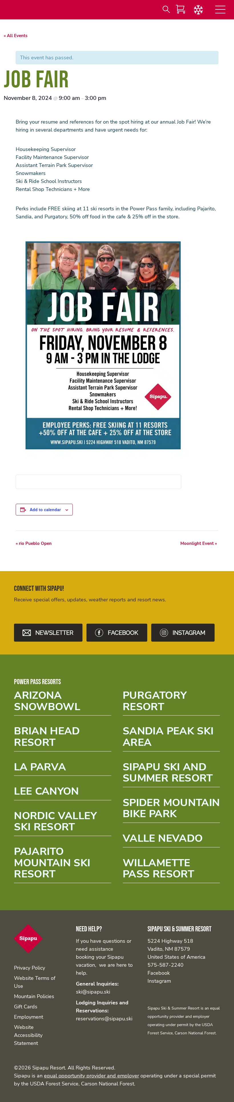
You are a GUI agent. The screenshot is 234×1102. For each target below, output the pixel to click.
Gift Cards (25, 1006)
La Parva (62, 768)
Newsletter (54, 632)
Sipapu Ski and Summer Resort (171, 774)
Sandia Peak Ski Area (171, 738)
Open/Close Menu (220, 11)
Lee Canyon (62, 793)
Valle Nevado (171, 840)
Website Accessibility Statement (28, 1035)
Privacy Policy (29, 967)
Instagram (159, 981)
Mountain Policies (34, 996)
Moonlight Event (198, 543)
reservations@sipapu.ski (104, 1018)
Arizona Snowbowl (62, 703)
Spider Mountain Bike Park (171, 810)
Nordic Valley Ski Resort (62, 823)
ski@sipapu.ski (93, 991)
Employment (28, 1017)
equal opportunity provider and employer (91, 1075)
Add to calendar (45, 509)
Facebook (159, 973)
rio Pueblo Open (34, 543)
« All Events (15, 36)
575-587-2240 (165, 965)
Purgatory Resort (171, 703)
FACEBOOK (123, 632)
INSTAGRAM (189, 632)
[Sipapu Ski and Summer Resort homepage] (28, 951)
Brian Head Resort (62, 738)
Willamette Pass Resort (171, 870)
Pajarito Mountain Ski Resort (62, 863)
